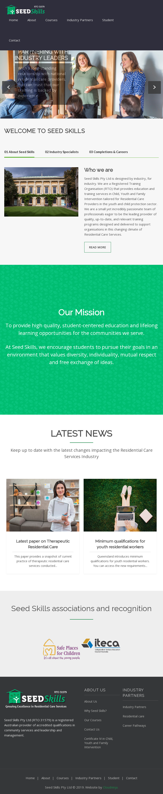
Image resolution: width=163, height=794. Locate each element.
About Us (90, 701)
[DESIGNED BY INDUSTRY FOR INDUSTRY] (81, 84)
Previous (8, 87)
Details (53, 513)
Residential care (133, 716)
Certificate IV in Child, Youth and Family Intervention (98, 743)
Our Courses (92, 720)
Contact (14, 40)
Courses (51, 20)
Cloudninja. (110, 787)
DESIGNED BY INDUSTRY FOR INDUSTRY (34, 61)
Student (108, 20)
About (31, 20)
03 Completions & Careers (108, 152)
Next (154, 87)
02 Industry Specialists (62, 152)
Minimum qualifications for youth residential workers (120, 544)
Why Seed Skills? (95, 711)
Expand (32, 513)
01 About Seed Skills (19, 152)
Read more (97, 247)
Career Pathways (134, 726)
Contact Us (92, 729)
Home (13, 20)
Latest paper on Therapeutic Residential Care (43, 544)
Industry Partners (80, 20)
